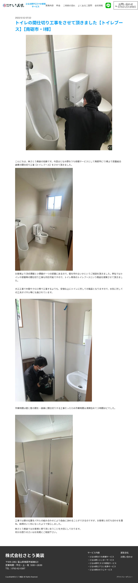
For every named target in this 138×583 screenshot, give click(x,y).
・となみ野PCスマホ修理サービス (102, 563)
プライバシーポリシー (124, 577)
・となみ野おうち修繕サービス (101, 557)
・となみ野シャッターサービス (101, 560)
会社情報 (99, 5)
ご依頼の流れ (69, 5)
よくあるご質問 (85, 5)
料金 (58, 5)
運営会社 (124, 553)
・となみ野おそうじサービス (100, 570)
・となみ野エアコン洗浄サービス (102, 566)
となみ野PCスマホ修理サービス (36, 5)
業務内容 (50, 5)
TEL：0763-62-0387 (15, 568)
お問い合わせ (126, 557)
